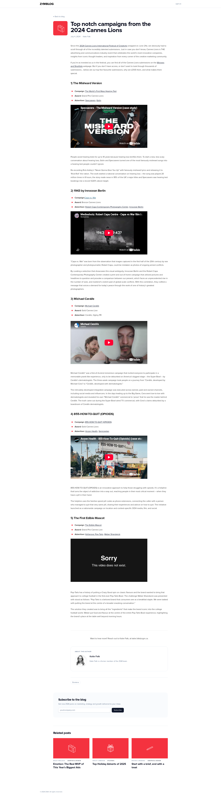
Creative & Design (74, 760)
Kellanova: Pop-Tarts (94, 534)
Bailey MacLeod (59, 760)
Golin (98, 100)
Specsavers (90, 100)
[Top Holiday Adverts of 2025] (110, 748)
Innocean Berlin (136, 207)
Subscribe (118, 710)
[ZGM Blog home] (47, 4)
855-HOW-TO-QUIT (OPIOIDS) (98, 422)
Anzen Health (91, 431)
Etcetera (75, 682)
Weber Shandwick (112, 534)
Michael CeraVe (92, 306)
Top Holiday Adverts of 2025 (109, 764)
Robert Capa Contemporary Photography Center (106, 207)
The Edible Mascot (93, 525)
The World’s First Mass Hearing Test (101, 91)
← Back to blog (59, 16)
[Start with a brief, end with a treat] (150, 748)
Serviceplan (104, 431)
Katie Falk (95, 656)
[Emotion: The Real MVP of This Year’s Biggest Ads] (71, 748)
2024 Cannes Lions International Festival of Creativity (103, 46)
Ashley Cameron (98, 760)
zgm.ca (178, 4)
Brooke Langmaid (138, 760)
